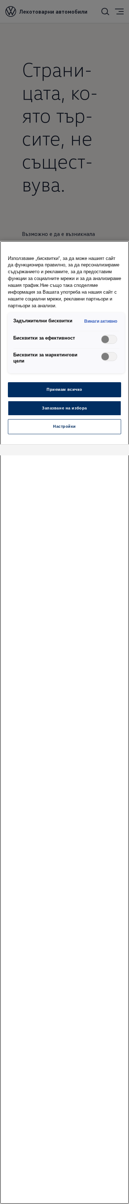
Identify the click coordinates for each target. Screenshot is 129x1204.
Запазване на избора (64, 408)
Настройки (64, 426)
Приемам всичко (64, 389)
